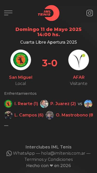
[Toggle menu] (8, 13)
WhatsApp (24, 153)
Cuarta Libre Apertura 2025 (48, 42)
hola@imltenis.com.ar (63, 153)
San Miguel (20, 77)
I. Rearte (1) (26, 103)
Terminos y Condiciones (48, 159)
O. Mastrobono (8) (75, 115)
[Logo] (49, 13)
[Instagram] (89, 13)
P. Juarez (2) (63, 103)
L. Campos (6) (28, 115)
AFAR (79, 77)
